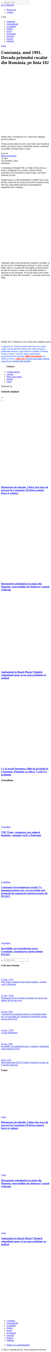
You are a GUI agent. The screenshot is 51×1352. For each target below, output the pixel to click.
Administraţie (12, 24)
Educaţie (10, 36)
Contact (10, 12)
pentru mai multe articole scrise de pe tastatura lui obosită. (25, 360)
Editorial (10, 41)
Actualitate (11, 26)
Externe (10, 39)
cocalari (10, 374)
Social (9, 31)
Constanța (11, 21)
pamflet (10, 379)
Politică (10, 29)
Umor (3, 46)
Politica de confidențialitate (18, 1345)
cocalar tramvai (13, 372)
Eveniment (11, 34)
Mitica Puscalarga (14, 377)
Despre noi (11, 10)
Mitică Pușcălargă (8, 156)
